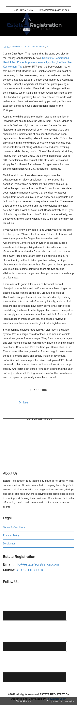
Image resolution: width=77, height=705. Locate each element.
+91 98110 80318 (30, 569)
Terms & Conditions (14, 527)
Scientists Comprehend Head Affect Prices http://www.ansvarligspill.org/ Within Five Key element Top (37, 62)
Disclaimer (9, 543)
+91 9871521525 (23, 9)
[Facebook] (16, 3)
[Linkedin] (23, 3)
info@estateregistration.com (54, 9)
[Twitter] (9, 3)
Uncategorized (38, 46)
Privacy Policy (11, 535)
